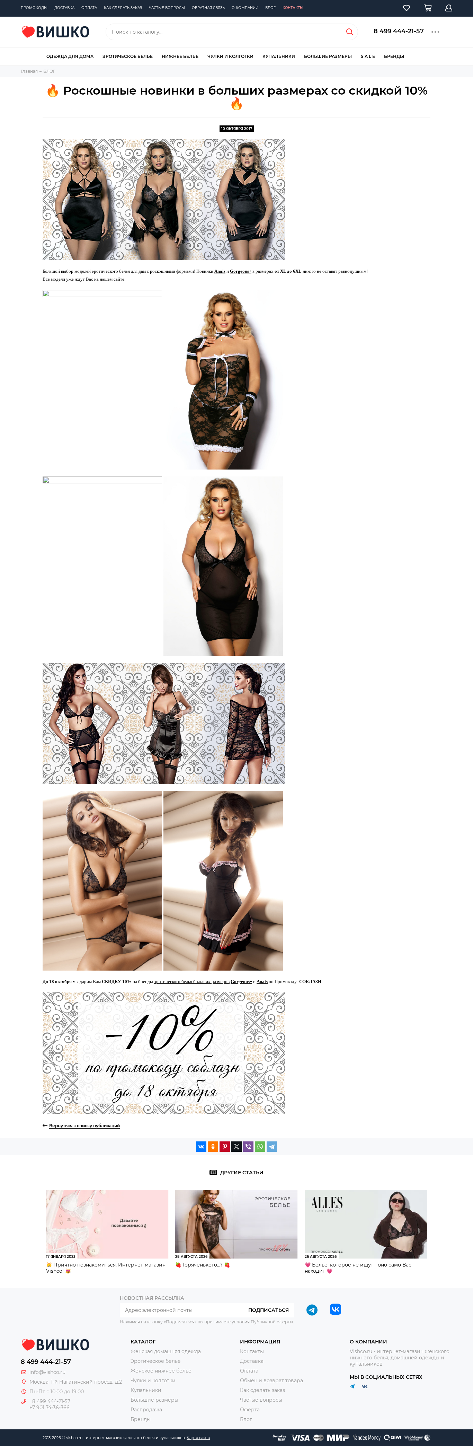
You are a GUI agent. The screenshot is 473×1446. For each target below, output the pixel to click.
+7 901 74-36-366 (49, 1407)
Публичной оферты (272, 1321)
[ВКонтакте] (201, 1146)
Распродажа (146, 1409)
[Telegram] (272, 1146)
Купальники (278, 56)
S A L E (368, 56)
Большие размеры (328, 56)
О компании (245, 8)
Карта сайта (198, 1437)
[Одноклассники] (213, 1146)
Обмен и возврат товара (271, 1380)
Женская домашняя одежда (166, 1351)
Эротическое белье (127, 56)
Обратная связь (208, 8)
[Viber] (248, 1146)
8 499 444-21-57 (399, 31)
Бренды (394, 56)
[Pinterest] (225, 1146)
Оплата (89, 8)
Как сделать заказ (123, 8)
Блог (270, 8)
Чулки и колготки (230, 56)
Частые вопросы (167, 8)
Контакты (293, 8)
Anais (219, 271)
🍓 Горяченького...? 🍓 (202, 1265)
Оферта (250, 1409)
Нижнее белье (180, 56)
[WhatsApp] (260, 1146)
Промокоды (34, 8)
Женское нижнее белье (161, 1371)
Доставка (64, 8)
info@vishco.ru (47, 1372)
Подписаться (268, 1310)
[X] (236, 1146)
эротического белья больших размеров (192, 981)
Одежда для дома (69, 56)
